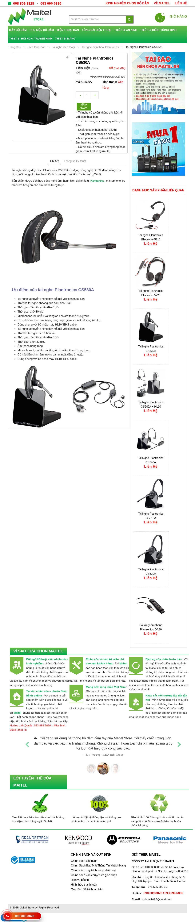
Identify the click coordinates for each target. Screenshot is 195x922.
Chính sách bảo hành (84, 860)
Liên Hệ (181, 3)
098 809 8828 (23, 3)
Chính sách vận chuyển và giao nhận (94, 875)
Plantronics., (97, 180)
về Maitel (162, 3)
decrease (79, 95)
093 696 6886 (50, 3)
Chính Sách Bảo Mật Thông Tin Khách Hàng (98, 865)
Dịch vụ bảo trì (80, 879)
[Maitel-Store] (29, 16)
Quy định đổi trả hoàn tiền (86, 889)
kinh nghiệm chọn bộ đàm (127, 3)
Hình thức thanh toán (84, 884)
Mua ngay (84, 106)
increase (95, 95)
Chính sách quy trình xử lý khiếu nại (93, 870)
